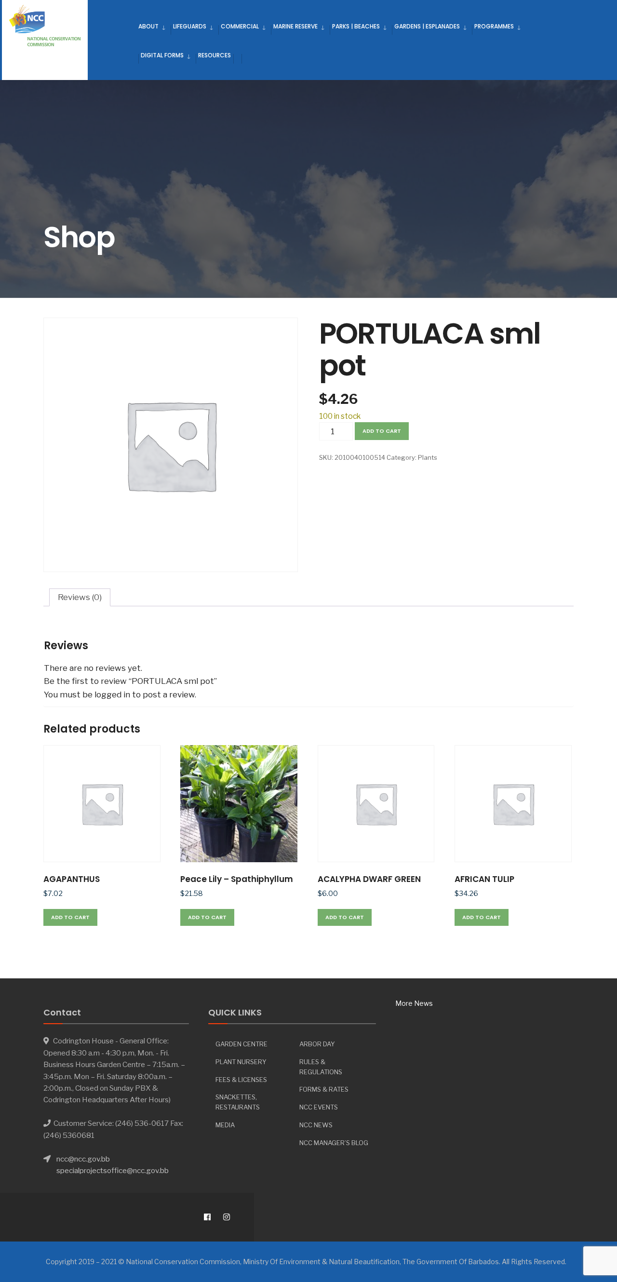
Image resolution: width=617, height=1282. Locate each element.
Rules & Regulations (320, 1067)
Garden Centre (241, 1044)
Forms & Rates (324, 1089)
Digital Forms (162, 55)
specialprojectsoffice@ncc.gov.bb (112, 1170)
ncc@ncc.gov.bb (83, 1158)
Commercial (240, 26)
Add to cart (381, 431)
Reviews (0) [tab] (80, 597)
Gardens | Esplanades (427, 26)
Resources (214, 55)
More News (414, 1003)
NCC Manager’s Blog (333, 1143)
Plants (427, 457)
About (148, 26)
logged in (112, 694)
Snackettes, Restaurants (237, 1102)
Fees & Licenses (241, 1079)
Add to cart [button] (70, 917)
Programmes (494, 26)
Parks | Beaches (356, 26)
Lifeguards (189, 26)
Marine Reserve (295, 26)
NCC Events (318, 1107)
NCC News (316, 1125)
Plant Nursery (241, 1062)
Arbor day (317, 1044)
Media (225, 1125)
